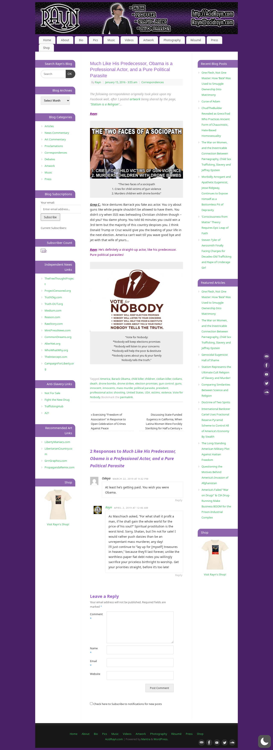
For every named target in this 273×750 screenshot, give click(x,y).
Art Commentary (55, 139)
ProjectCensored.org (58, 291)
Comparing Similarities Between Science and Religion (216, 390)
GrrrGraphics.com (56, 461)
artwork (135, 99)
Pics (95, 40)
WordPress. (161, 739)
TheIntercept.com (56, 357)
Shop (46, 48)
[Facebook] (266, 366)
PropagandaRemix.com (59, 467)
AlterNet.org (52, 343)
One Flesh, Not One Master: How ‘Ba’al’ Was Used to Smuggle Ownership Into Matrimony (216, 84)
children (150, 379)
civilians (177, 379)
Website (94, 674)
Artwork (148, 40)
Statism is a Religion (104, 104)
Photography (172, 40)
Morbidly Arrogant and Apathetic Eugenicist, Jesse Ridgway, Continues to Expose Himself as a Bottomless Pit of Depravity (216, 193)
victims (155, 392)
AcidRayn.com (114, 739)
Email (93, 663)
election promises (146, 383)
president (162, 388)
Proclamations (54, 146)
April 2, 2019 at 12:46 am (131, 507)
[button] (264, 741)
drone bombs (107, 383)
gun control (166, 383)
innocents (109, 388)
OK (69, 74)
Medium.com (53, 310)
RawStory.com (54, 324)
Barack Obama (121, 379)
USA (147, 392)
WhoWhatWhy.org (56, 350)
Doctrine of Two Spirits (216, 402)
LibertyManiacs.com (57, 442)
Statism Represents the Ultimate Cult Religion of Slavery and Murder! (216, 372)
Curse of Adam (211, 101)
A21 (47, 413)
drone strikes (125, 383)
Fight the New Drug (57, 400)
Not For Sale (52, 393)
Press (214, 40)
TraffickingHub (54, 406)
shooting (119, 392)
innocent (95, 388)
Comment (94, 616)
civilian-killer (163, 379)
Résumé (195, 40)
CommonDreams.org (58, 337)
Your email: (48, 202)
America (105, 379)
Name (94, 651)
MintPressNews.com (58, 330)
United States (135, 392)
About (65, 40)
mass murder (124, 388)
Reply (178, 500)
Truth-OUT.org (54, 304)
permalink (126, 397)
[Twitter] (266, 384)
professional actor (101, 392)
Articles (49, 126)
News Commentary (57, 133)
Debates (50, 159)
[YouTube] (266, 375)
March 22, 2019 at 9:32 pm (130, 478)
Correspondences (152, 82)
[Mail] (266, 357)
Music (111, 40)
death (93, 383)
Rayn (98, 82)
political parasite (144, 388)
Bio (81, 40)
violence (166, 392)
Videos (129, 40)
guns (178, 383)
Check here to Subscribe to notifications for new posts (127, 704)
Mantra (145, 739)
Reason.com (52, 317)
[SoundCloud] (266, 393)
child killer (137, 379)
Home (47, 40)
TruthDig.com (53, 297)
